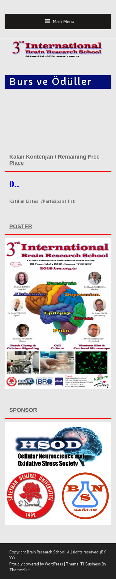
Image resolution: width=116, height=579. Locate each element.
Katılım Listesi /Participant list (42, 201)
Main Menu (63, 21)
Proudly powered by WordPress (36, 564)
